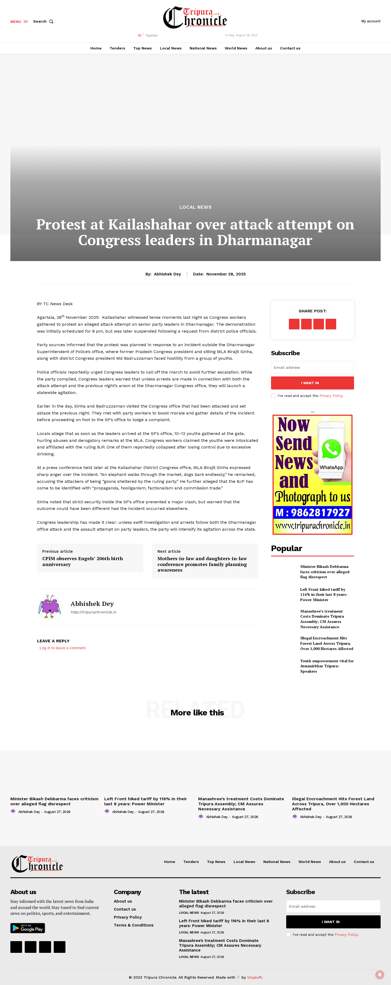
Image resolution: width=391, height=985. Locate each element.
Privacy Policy (330, 396)
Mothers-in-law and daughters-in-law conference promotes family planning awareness (202, 564)
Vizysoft (254, 977)
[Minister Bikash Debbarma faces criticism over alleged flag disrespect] (283, 571)
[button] (44, 21)
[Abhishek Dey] (50, 607)
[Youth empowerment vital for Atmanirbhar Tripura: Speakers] (283, 666)
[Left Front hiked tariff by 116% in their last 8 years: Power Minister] (283, 594)
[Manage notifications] (380, 974)
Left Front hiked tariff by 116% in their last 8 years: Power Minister (323, 594)
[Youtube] (59, 947)
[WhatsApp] (331, 324)
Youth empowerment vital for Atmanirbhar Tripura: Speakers (327, 666)
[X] (306, 324)
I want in (310, 383)
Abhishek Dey (167, 274)
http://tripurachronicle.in (93, 612)
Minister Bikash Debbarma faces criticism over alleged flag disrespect (325, 571)
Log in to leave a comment (63, 648)
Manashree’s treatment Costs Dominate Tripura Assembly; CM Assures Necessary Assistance (322, 619)
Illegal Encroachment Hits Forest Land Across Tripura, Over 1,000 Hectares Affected (326, 643)
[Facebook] (294, 324)
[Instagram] (30, 947)
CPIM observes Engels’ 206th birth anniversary (82, 561)
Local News (196, 207)
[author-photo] (13, 811)
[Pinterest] (318, 324)
